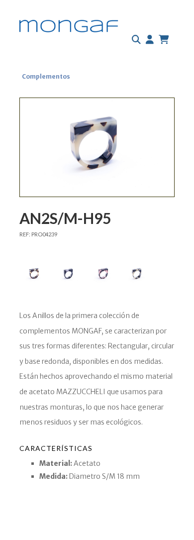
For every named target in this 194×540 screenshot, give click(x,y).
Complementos (46, 76)
